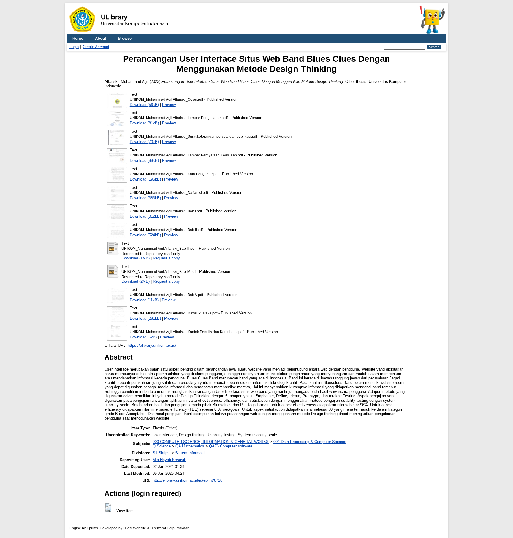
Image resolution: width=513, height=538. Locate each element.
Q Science (162, 446)
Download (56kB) (144, 104)
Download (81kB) (144, 123)
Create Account (96, 47)
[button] (107, 507)
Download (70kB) (144, 142)
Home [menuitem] (77, 38)
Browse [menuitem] (125, 38)
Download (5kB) (143, 337)
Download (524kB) (145, 235)
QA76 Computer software (230, 446)
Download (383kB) (145, 198)
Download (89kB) (144, 160)
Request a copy (166, 258)
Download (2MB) (135, 281)
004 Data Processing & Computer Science (309, 441)
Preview (169, 104)
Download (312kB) (145, 216)
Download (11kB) (144, 300)
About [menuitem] (100, 38)
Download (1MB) (135, 258)
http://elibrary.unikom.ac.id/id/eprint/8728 (187, 480)
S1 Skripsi (161, 453)
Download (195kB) (145, 179)
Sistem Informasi (190, 453)
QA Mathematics (189, 446)
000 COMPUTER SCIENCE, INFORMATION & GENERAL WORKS (211, 441)
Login (74, 47)
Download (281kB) (145, 318)
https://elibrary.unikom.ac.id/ (152, 345)
